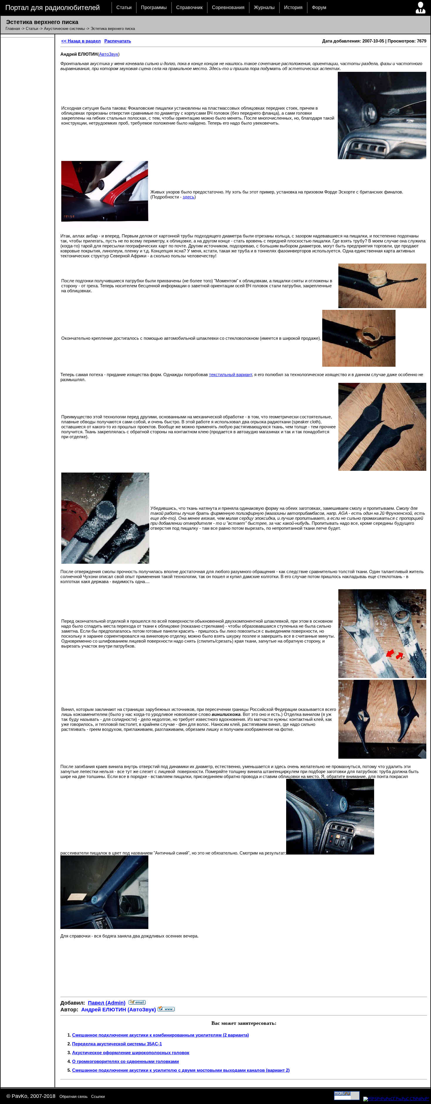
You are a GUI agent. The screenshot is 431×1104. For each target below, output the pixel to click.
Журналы (264, 7)
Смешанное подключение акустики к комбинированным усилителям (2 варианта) (160, 1034)
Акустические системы (64, 28)
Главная (13, 28)
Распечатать (117, 40)
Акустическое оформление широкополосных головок (130, 1052)
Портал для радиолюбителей (52, 7)
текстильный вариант (230, 374)
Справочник (189, 7)
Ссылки (98, 1096)
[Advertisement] (244, 974)
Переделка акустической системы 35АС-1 (117, 1043)
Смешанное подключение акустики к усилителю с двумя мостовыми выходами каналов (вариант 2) (181, 1070)
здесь (188, 196)
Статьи (124, 7)
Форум (319, 7)
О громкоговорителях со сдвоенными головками (125, 1061)
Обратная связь (74, 1096)
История (293, 7)
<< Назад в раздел (81, 40)
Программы (154, 7)
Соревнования (228, 7)
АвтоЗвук (108, 54)
